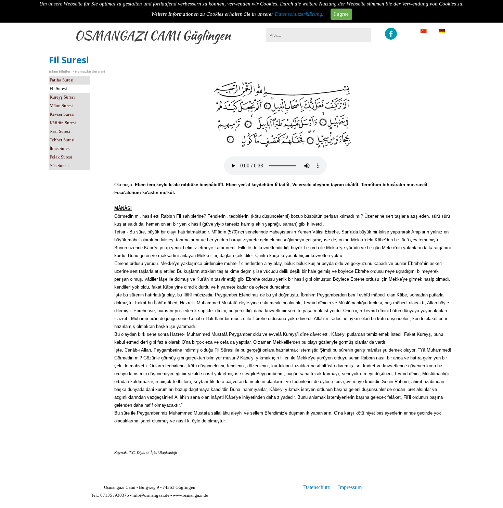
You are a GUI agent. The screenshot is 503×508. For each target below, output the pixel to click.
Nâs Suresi (59, 165)
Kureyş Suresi (62, 97)
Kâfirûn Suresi (63, 122)
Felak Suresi (61, 157)
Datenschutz (316, 487)
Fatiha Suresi (62, 79)
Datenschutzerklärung (298, 14)
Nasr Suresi (60, 131)
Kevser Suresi (62, 114)
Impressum (350, 487)
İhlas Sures (59, 148)
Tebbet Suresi (62, 139)
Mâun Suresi (61, 105)
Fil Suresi (58, 88)
